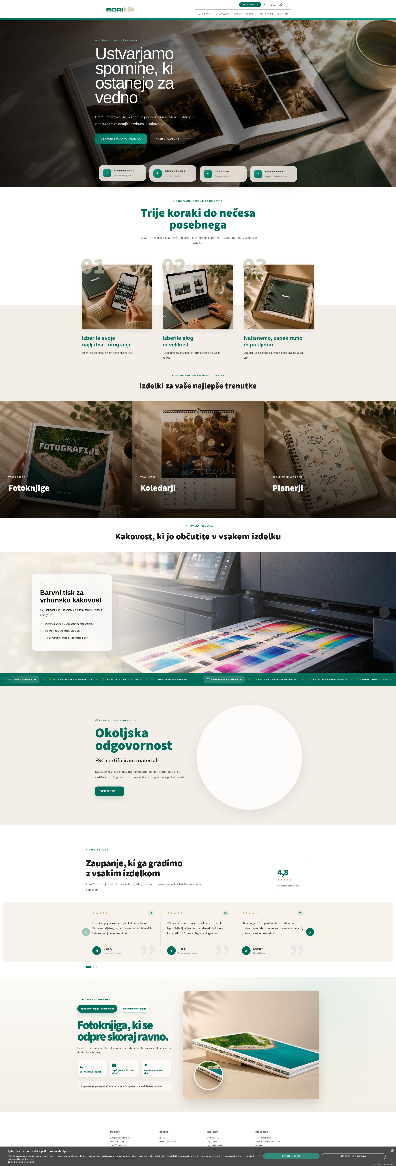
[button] (131, 1162)
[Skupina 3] (96, 967)
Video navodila (266, 13)
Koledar (161, 1138)
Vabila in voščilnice (167, 1141)
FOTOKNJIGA (204, 13)
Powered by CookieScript (382, 1164)
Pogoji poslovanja (263, 1138)
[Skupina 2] (93, 967)
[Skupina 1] (88, 967)
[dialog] (198, 1156)
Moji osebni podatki (215, 1145)
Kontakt (258, 1145)
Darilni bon (283, 13)
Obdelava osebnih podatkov (267, 1141)
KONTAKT (250, 13)
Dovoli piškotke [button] (291, 1156)
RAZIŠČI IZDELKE (167, 138)
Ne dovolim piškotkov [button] (353, 1156)
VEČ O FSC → (109, 791)
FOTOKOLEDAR (222, 13)
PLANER (237, 13)
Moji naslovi (212, 1141)
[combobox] (264, 5)
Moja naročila (213, 1138)
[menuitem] (204, 13)
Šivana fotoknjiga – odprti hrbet (97, 1008)
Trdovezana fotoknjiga (134, 1008)
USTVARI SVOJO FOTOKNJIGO (121, 138)
